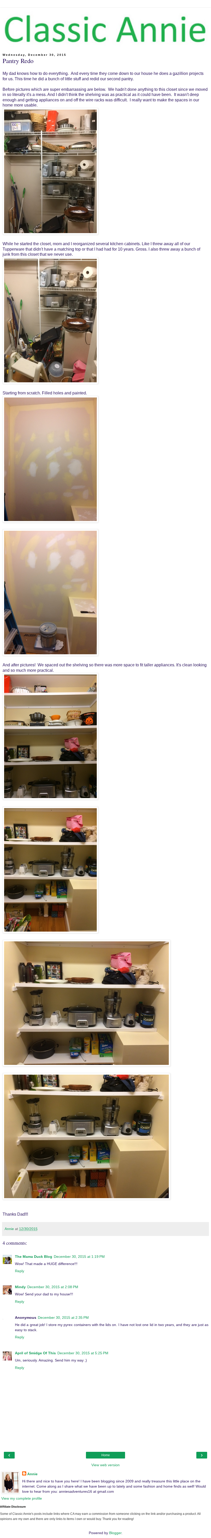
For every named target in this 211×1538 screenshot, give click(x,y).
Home (105, 1455)
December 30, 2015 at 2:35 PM (63, 1317)
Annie (32, 1474)
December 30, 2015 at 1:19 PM (79, 1256)
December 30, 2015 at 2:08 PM (52, 1287)
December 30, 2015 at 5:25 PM (82, 1353)
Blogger (115, 1533)
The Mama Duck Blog (33, 1256)
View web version (105, 1465)
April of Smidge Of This (35, 1353)
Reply (19, 1271)
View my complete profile (21, 1498)
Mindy (20, 1287)
